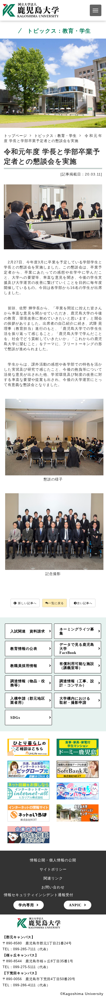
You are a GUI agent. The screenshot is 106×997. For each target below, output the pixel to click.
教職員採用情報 (23, 665)
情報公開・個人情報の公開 (53, 860)
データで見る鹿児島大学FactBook (76, 648)
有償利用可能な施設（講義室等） (76, 666)
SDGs (15, 717)
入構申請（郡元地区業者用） (27, 700)
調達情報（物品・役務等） (27, 683)
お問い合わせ (53, 887)
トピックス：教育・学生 (55, 136)
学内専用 (26, 905)
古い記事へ (84, 603)
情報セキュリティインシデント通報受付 (38, 895)
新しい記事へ (27, 603)
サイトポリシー (53, 869)
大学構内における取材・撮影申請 (74, 700)
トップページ (15, 136)
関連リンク (53, 878)
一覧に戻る (56, 603)
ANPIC (75, 905)
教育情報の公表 (23, 648)
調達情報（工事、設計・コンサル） (76, 683)
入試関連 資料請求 (27, 631)
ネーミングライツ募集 (76, 631)
